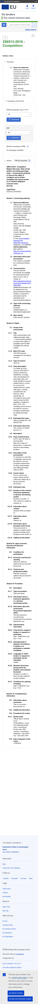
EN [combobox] (9, 114)
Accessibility (7, 896)
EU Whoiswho (7, 933)
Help (4, 864)
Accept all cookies (16, 993)
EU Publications (8, 936)
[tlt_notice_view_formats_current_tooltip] (29, 161)
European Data (8, 925)
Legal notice (7, 889)
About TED (6, 907)
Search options (30, 29)
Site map (5, 911)
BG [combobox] (9, 132)
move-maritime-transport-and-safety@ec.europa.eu (21, 241)
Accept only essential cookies (20, 999)
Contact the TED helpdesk (11, 868)
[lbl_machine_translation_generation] (27, 147)
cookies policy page (19, 978)
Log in (27, 8)
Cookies (5, 892)
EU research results (9, 929)
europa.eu (20, 954)
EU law (5, 921)
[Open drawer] (5, 38)
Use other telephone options (12, 967)
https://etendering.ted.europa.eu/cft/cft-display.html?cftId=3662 (22, 283)
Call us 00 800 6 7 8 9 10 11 (12, 963)
